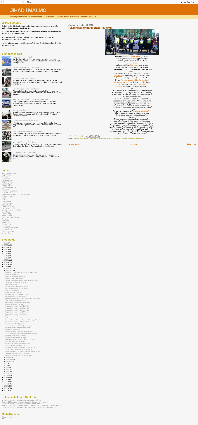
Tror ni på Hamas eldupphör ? (15, 300)
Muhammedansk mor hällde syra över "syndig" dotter (22, 351)
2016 (6, 258)
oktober (8, 357)
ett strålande (141, 84)
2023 (6, 243)
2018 (6, 254)
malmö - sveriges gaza (114, 138)
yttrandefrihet (140, 138)
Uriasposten (6, 233)
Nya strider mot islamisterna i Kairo (25, 121)
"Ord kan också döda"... (21, 110)
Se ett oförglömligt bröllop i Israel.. (16, 282)
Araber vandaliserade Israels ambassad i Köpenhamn (22, 298)
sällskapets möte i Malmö (123, 82)
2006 (6, 388)
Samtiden (5, 221)
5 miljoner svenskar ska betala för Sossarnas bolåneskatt (22, 400)
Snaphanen (134, 65)
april (7, 369)
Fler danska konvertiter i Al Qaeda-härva (18, 355)
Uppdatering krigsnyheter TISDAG (16, 306)
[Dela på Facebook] (96, 136)
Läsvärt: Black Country (12, 290)
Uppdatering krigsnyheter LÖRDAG (17, 312)
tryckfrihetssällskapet (128, 138)
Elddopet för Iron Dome (12, 316)
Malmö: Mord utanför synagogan (16, 337)
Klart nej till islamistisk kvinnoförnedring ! (27, 131)
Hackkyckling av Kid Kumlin (23, 57)
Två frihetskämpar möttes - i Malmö (90, 27)
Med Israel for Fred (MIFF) (11, 210)
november (9, 270)
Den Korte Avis (7, 180)
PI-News (5, 219)
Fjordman (118, 76)
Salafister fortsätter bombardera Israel (17, 328)
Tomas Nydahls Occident (11, 228)
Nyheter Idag (6, 214)
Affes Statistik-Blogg (9, 173)
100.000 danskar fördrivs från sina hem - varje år (21, 333)
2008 (6, 384)
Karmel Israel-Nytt (8, 207)
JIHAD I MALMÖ (28, 10)
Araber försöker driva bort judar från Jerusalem (20, 339)
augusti (8, 361)
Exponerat (5, 189)
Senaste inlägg (73, 144)
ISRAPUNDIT (7, 205)
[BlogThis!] (91, 136)
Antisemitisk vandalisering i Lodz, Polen (18, 302)
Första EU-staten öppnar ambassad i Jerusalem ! (30, 99)
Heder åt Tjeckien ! (11, 274)
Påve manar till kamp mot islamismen (17, 343)
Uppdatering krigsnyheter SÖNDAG (17, 310)
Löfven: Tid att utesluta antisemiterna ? (27, 67)
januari (8, 375)
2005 (6, 390)
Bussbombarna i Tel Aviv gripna (15, 296)
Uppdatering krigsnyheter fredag (16, 314)
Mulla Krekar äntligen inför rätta (24, 153)
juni (7, 365)
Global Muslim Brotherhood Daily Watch (16, 194)
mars (8, 371)
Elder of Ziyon (7, 184)
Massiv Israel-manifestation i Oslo (16, 286)
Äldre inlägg (191, 144)
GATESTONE (6, 193)
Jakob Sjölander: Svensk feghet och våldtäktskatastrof (21, 404)
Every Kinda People (9, 187)
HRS (3, 200)
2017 (6, 256)
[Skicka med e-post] (88, 136)
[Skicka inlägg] (85, 136)
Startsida (133, 144)
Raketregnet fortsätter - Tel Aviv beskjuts (18, 318)
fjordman (76, 138)
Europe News (7, 185)
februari (8, 373)
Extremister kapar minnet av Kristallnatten (19, 332)
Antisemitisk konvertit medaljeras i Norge (18, 326)
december (9, 268)
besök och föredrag (128, 57)
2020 (6, 249)
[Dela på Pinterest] (99, 136)
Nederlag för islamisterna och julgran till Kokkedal (21, 272)
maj (7, 367)
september (9, 359)
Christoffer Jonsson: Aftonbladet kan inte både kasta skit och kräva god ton (29, 407)
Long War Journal (8, 208)
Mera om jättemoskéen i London (15, 335)
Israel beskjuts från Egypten (14, 324)
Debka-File (6, 178)
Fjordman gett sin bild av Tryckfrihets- (135, 80)
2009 (6, 382)
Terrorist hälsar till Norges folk (15, 345)
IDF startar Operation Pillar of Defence (17, 322)
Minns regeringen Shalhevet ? (15, 276)
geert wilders (84, 138)
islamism (99, 138)
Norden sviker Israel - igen (14, 278)
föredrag (119, 86)
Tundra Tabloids (8, 231)
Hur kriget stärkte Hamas (13, 292)
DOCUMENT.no (7, 182)
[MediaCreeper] (8, 417)
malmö (105, 138)
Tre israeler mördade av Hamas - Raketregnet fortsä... (23, 320)
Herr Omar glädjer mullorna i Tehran (26, 89)
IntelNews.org (7, 203)
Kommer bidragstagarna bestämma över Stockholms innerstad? (25, 402)
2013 (6, 264)
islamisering (92, 138)
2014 (6, 262)
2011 (6, 377)
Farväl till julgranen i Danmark (15, 341)
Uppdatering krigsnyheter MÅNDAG (17, 308)
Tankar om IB (6, 224)
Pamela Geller (7, 215)
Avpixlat (5, 177)
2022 (6, 245)
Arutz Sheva (6, 175)
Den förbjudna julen (11, 284)
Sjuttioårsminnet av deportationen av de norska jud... (22, 280)
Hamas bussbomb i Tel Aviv (14, 304)
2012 (6, 266)
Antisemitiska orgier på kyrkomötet (16, 288)
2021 (6, 247)
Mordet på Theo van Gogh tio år (24, 142)
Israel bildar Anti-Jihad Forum (23, 78)
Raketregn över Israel (12, 330)
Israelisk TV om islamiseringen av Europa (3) (20, 347)
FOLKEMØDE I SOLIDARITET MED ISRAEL (20, 294)
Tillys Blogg (6, 226)
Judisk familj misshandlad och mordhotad (18, 349)
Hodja (4, 198)
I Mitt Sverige (6, 201)
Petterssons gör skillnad (10, 217)
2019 (6, 251)
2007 (6, 386)
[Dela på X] (93, 136)
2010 (6, 379)
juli (7, 363)
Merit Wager (6, 212)
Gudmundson (7, 196)
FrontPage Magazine (9, 191)
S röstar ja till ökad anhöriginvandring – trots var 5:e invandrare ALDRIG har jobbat (32, 405)
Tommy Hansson (8, 229)
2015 (6, 260)
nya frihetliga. (132, 63)
